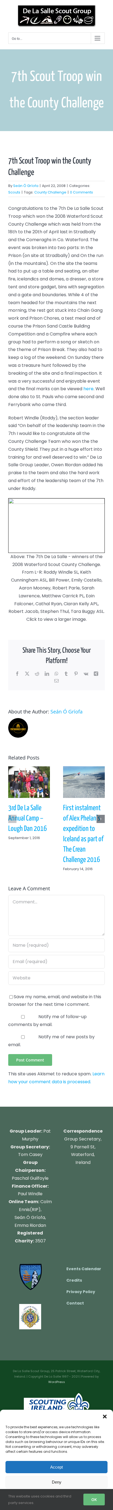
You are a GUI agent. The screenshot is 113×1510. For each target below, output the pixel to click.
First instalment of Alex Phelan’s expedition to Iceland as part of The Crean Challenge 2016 (84, 782)
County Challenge (50, 192)
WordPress (56, 1382)
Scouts (14, 192)
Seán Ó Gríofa (25, 185)
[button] (105, 1416)
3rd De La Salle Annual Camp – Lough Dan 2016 (29, 782)
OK (94, 1499)
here (88, 389)
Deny (56, 1482)
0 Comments (81, 192)
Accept (56, 1467)
